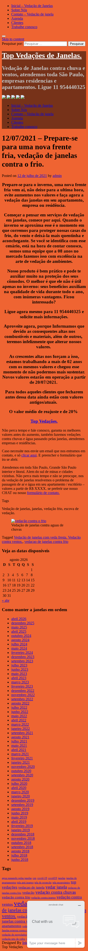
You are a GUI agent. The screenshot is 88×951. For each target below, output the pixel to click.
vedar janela (56, 887)
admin (57, 176)
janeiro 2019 (20, 830)
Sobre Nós (19, 10)
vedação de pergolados (14, 934)
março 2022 (20, 724)
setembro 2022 (22, 699)
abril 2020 (18, 788)
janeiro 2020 (20, 796)
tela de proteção (43, 882)
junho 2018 (19, 860)
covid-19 (42, 878)
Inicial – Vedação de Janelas (32, 6)
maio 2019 (19, 817)
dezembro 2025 (22, 623)
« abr (5, 600)
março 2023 (20, 682)
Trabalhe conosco (24, 27)
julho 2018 (19, 855)
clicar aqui (29, 455)
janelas (61, 878)
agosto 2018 (20, 851)
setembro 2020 (22, 775)
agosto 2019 (20, 809)
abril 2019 (18, 822)
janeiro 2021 (20, 762)
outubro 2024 (21, 636)
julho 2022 (19, 707)
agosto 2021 (20, 737)
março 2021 (20, 754)
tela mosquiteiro (61, 882)
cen (34, 878)
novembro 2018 (23, 838)
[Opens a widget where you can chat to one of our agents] (55, 924)
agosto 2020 (20, 779)
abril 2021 (18, 750)
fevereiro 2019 (22, 826)
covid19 (52, 878)
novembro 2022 (23, 695)
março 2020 (20, 792)
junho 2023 (19, 669)
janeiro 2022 (20, 729)
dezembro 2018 (22, 834)
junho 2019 (19, 813)
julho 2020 (19, 784)
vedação (28, 892)
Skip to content (13, 39)
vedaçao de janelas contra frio (46, 542)
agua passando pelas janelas (17, 878)
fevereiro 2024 (22, 653)
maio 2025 (19, 627)
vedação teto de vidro (13, 939)
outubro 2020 (21, 771)
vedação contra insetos (43, 897)
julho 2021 (19, 741)
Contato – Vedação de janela (32, 14)
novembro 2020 (23, 767)
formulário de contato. (43, 493)
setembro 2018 (22, 847)
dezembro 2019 (22, 800)
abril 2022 (18, 720)
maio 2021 (19, 746)
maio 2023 (19, 674)
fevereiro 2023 (22, 686)
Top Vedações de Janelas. (42, 55)
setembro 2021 (22, 733)
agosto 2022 (20, 703)
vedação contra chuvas (55, 892)
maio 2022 (19, 716)
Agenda (17, 18)
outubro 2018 (21, 843)
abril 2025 (18, 631)
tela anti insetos (25, 882)
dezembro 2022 (22, 691)
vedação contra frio (16, 897)
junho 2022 (19, 712)
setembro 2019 (22, 805)
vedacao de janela (31, 887)
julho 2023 (19, 665)
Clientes (17, 23)
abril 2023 (18, 678)
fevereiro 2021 (22, 758)
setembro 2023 (22, 661)
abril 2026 (18, 619)
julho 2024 (19, 644)
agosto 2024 (20, 640)
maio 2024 (19, 648)
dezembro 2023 (22, 657)
